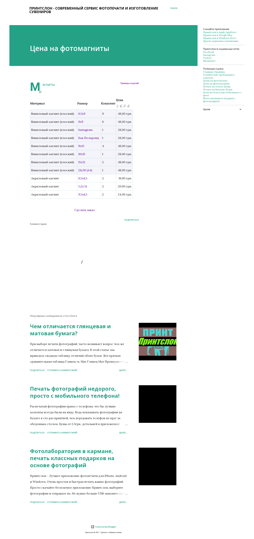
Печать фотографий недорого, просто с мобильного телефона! (75, 392)
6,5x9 (81, 113)
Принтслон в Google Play (217, 35)
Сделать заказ (84, 210)
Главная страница (214, 71)
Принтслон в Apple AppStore (220, 32)
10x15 (81, 154)
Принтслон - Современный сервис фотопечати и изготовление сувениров (93, 10)
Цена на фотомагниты (216, 83)
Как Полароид (88, 138)
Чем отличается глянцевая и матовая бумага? (70, 330)
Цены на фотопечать (215, 80)
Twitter (207, 57)
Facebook (208, 52)
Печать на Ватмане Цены (217, 89)
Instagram (85, 130)
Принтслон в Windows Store (219, 38)
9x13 (81, 146)
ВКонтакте (209, 60)
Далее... (123, 370)
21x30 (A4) (85, 170)
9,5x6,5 (82, 194)
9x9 (80, 122)
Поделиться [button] (131, 219)
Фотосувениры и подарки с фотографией (219, 100)
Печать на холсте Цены (216, 86)
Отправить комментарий (62, 370)
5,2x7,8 (82, 186)
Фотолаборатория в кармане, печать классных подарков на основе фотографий (72, 458)
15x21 (81, 162)
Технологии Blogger (105, 526)
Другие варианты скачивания (220, 41)
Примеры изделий (129, 83)
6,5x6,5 (82, 178)
